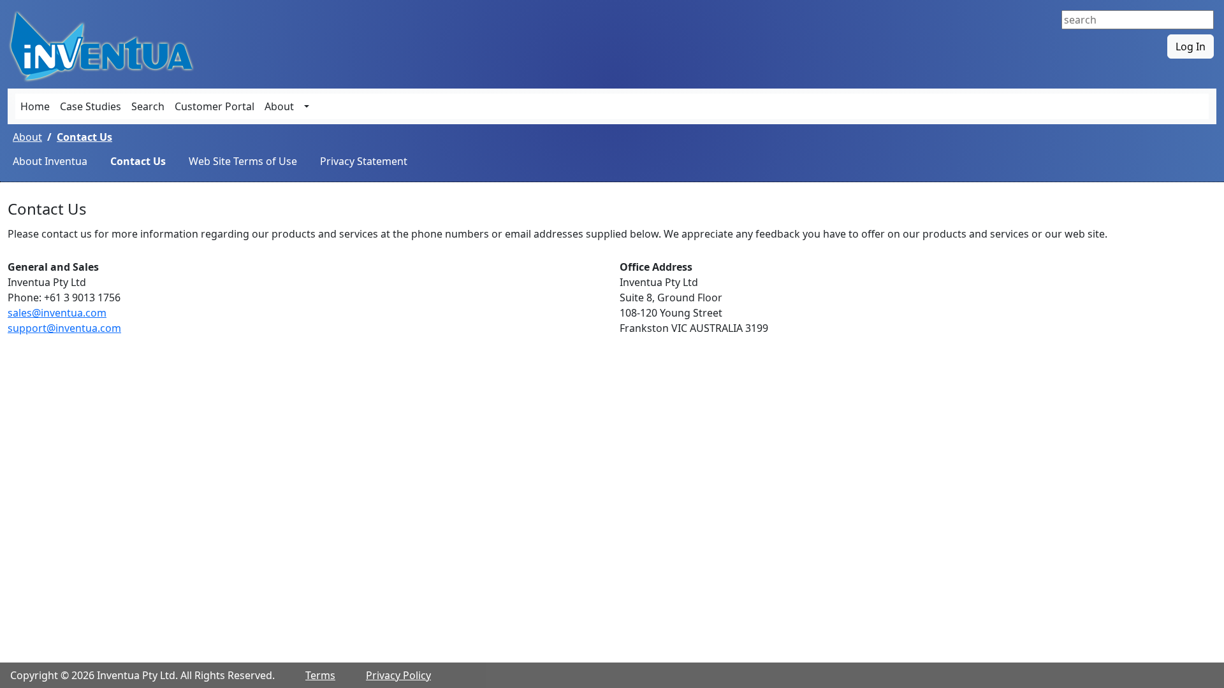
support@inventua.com (64, 328)
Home (35, 106)
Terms (320, 675)
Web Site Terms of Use (243, 161)
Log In (1191, 46)
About (279, 106)
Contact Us (84, 137)
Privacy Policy (398, 675)
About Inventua (50, 161)
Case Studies (90, 106)
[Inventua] (103, 45)
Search (147, 106)
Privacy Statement (363, 161)
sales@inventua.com (57, 313)
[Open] (306, 106)
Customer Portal (214, 106)
